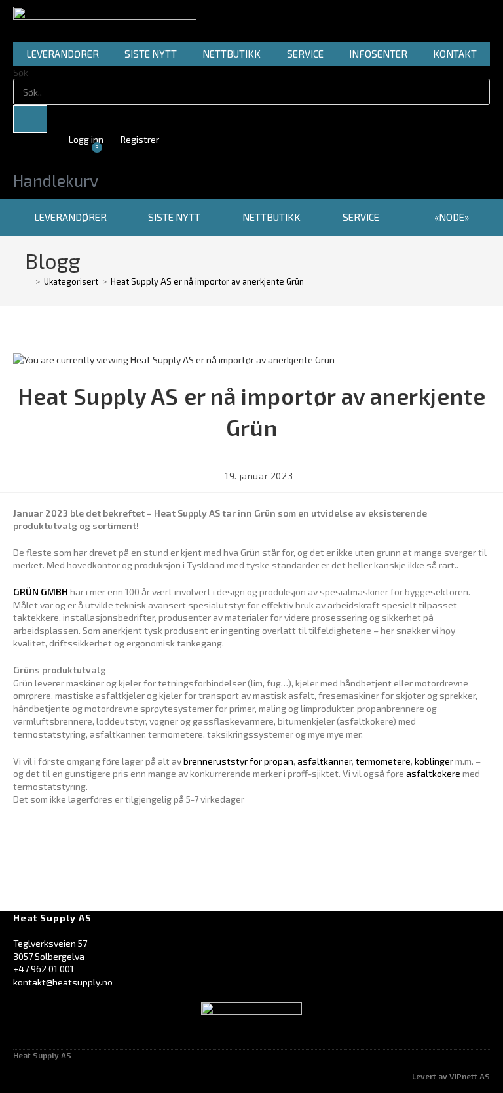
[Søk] (30, 119)
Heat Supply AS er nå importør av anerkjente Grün (207, 281)
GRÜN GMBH (40, 591)
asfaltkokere (433, 773)
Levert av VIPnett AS (451, 1076)
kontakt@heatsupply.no (63, 981)
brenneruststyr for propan (238, 760)
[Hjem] (28, 281)
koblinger (434, 760)
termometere (383, 760)
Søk (20, 72)
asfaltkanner (324, 760)
